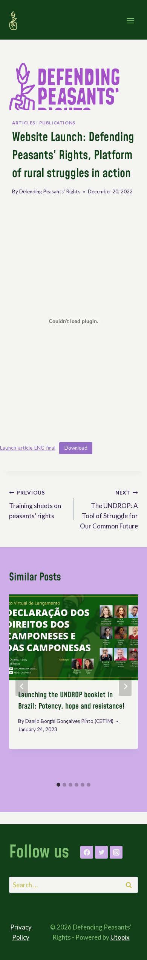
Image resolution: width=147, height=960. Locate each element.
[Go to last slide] (21, 686)
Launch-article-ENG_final (27, 448)
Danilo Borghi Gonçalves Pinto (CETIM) (69, 721)
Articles (23, 123)
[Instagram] (116, 852)
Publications (57, 123)
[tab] (58, 785)
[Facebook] (86, 852)
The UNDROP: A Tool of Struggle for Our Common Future (109, 510)
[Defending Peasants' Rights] (16, 20)
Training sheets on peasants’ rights (35, 505)
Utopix (120, 937)
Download (75, 448)
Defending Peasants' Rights (49, 191)
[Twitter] (101, 852)
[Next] (125, 686)
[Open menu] (130, 20)
